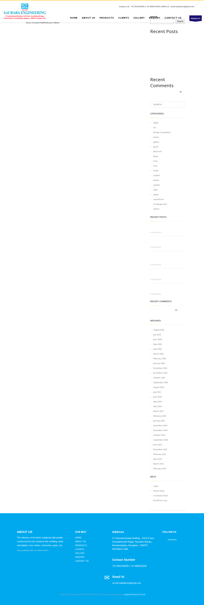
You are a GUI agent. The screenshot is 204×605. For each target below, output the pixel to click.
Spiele (156, 180)
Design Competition (162, 132)
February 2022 (159, 454)
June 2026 (157, 339)
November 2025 (160, 372)
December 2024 (160, 425)
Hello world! (161, 95)
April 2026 (157, 349)
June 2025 (157, 396)
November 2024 (160, 430)
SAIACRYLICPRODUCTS (91, 594)
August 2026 (158, 329)
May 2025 (157, 401)
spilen (156, 194)
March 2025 (158, 411)
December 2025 (160, 368)
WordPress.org (160, 500)
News (155, 156)
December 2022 (160, 449)
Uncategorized (160, 204)
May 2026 (157, 344)
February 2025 (159, 416)
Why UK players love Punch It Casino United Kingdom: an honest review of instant (167, 54)
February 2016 (159, 468)
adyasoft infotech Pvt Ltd (134, 594)
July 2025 (157, 392)
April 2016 (157, 459)
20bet (155, 122)
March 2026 (158, 353)
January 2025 (159, 420)
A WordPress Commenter (167, 91)
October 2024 (159, 435)
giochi (155, 146)
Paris (155, 161)
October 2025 (159, 377)
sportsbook (158, 199)
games (156, 142)
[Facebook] (199, 6)
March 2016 (158, 463)
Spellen (156, 175)
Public (156, 170)
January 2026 (159, 363)
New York (157, 151)
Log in (155, 486)
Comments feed (160, 495)
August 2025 (158, 387)
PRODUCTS (195, 18)
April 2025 (157, 406)
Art (154, 127)
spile (155, 189)
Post (155, 165)
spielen (156, 185)
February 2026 (159, 358)
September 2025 (160, 382)
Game (156, 137)
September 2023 (160, 439)
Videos (156, 208)
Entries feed (158, 490)
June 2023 (157, 444)
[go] (181, 105)
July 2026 (157, 334)
